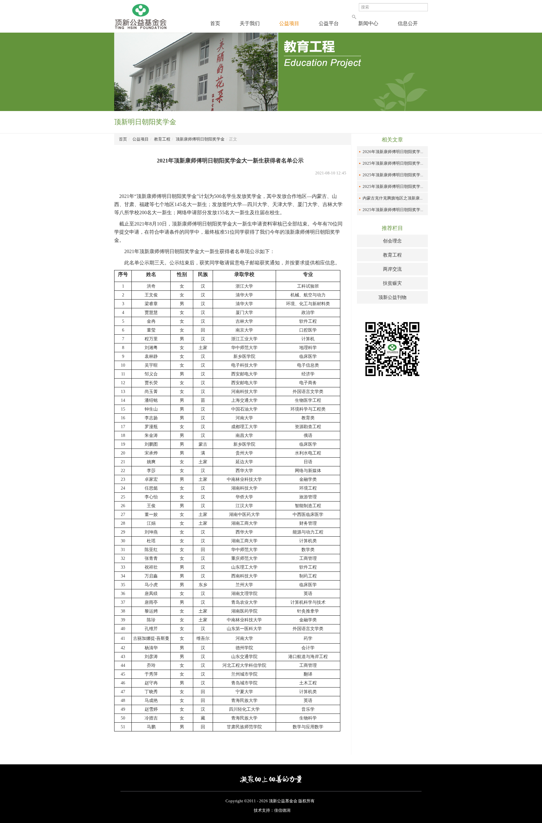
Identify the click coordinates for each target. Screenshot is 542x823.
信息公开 (408, 23)
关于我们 (250, 23)
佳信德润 (282, 810)
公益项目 (289, 23)
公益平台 (329, 23)
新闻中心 (368, 23)
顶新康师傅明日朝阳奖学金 (200, 139)
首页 (215, 23)
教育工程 (162, 139)
